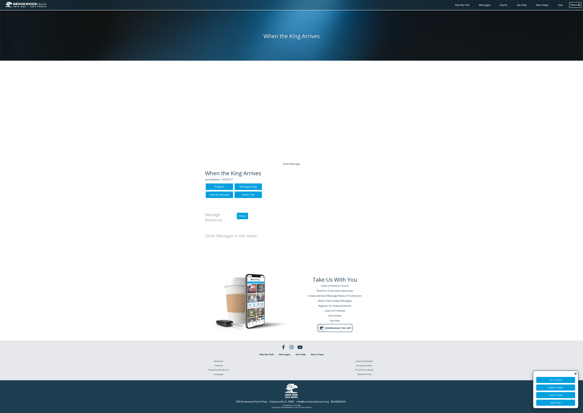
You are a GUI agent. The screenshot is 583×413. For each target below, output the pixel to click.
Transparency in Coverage (291, 405)
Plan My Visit (462, 5)
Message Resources (214, 217)
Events (503, 5)
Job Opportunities (364, 365)
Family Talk (248, 194)
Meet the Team (364, 374)
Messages (484, 5)
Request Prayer (555, 387)
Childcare (218, 365)
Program (219, 186)
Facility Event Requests (218, 369)
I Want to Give (556, 395)
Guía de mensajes (219, 194)
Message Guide (248, 186)
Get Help (522, 5)
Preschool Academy (364, 369)
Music (242, 216)
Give (560, 5)
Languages (219, 374)
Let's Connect (556, 379)
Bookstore (218, 361)
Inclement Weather (364, 361)
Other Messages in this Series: (231, 235)
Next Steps (542, 5)
